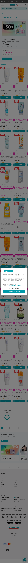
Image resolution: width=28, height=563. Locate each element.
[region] (14, 281)
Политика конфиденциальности (14, 285)
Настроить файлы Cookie (14, 288)
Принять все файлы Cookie (14, 291)
